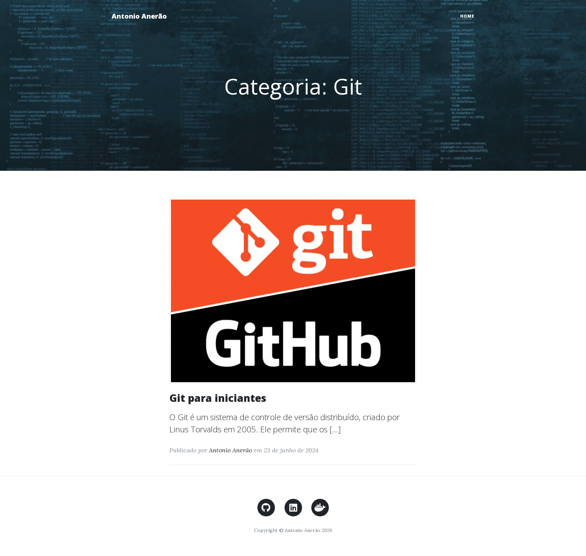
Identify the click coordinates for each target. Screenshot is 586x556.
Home (467, 16)
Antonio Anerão (139, 16)
